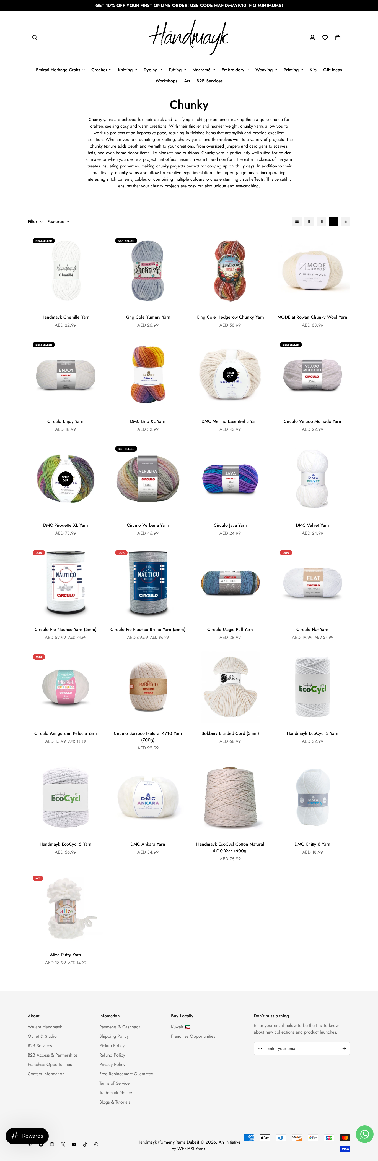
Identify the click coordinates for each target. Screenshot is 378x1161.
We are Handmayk (45, 1027)
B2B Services (209, 81)
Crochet (99, 70)
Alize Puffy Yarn (65, 955)
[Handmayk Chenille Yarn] (65, 270)
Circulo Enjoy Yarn (65, 421)
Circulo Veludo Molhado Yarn (312, 421)
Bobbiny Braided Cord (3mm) (230, 733)
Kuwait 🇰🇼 (180, 1027)
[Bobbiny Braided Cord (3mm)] (230, 687)
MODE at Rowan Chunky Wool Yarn (312, 317)
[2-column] (309, 221)
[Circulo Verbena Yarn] (148, 479)
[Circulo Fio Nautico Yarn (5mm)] (65, 582)
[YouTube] (74, 1144)
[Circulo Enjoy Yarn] (65, 374)
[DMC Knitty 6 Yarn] (313, 797)
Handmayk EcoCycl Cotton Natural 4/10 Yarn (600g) (230, 847)
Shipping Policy (114, 1036)
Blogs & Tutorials (114, 1102)
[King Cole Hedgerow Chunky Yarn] (230, 270)
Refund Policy (112, 1055)
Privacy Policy (112, 1064)
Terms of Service (114, 1083)
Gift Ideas (332, 70)
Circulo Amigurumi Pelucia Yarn (65, 733)
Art (187, 81)
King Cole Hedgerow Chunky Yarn (230, 317)
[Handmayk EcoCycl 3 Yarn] (313, 687)
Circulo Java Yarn (230, 525)
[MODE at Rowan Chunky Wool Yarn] (313, 270)
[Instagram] (52, 1144)
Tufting (175, 70)
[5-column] (345, 221)
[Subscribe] (344, 1048)
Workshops (166, 81)
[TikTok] (85, 1144)
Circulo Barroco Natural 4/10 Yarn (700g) (148, 736)
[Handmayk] (189, 38)
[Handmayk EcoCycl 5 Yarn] (65, 797)
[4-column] (333, 221)
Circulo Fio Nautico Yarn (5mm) (66, 629)
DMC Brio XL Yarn (147, 421)
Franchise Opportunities (50, 1064)
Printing (291, 70)
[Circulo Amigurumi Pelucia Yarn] (65, 687)
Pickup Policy (112, 1045)
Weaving (264, 70)
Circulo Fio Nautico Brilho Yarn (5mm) (147, 629)
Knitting (125, 70)
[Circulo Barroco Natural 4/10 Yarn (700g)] (148, 687)
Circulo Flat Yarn (312, 629)
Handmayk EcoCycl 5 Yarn (66, 844)
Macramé (202, 70)
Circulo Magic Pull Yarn (230, 629)
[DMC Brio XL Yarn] (148, 374)
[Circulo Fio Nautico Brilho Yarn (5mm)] (148, 582)
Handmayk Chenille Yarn (65, 317)
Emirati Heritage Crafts (58, 70)
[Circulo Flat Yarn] (313, 582)
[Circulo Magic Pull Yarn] (230, 582)
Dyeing (150, 70)
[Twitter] (63, 1144)
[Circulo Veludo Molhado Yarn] (313, 374)
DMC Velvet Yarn (312, 525)
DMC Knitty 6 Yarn (312, 844)
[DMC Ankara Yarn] (148, 797)
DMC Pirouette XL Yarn (65, 525)
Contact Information (46, 1074)
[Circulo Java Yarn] (230, 479)
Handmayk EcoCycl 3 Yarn (312, 733)
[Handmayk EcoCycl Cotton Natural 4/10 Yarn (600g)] (230, 797)
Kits (313, 70)
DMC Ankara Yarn (147, 844)
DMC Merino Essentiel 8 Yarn (230, 421)
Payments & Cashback (119, 1027)
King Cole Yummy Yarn (147, 317)
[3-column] (321, 221)
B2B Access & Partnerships (52, 1055)
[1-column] (297, 221)
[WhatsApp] (96, 1144)
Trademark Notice (115, 1092)
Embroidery (233, 70)
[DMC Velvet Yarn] (313, 479)
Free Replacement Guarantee (126, 1074)
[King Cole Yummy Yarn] (148, 270)
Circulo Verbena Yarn (148, 525)
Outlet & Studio (42, 1036)
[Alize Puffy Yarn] (65, 908)
